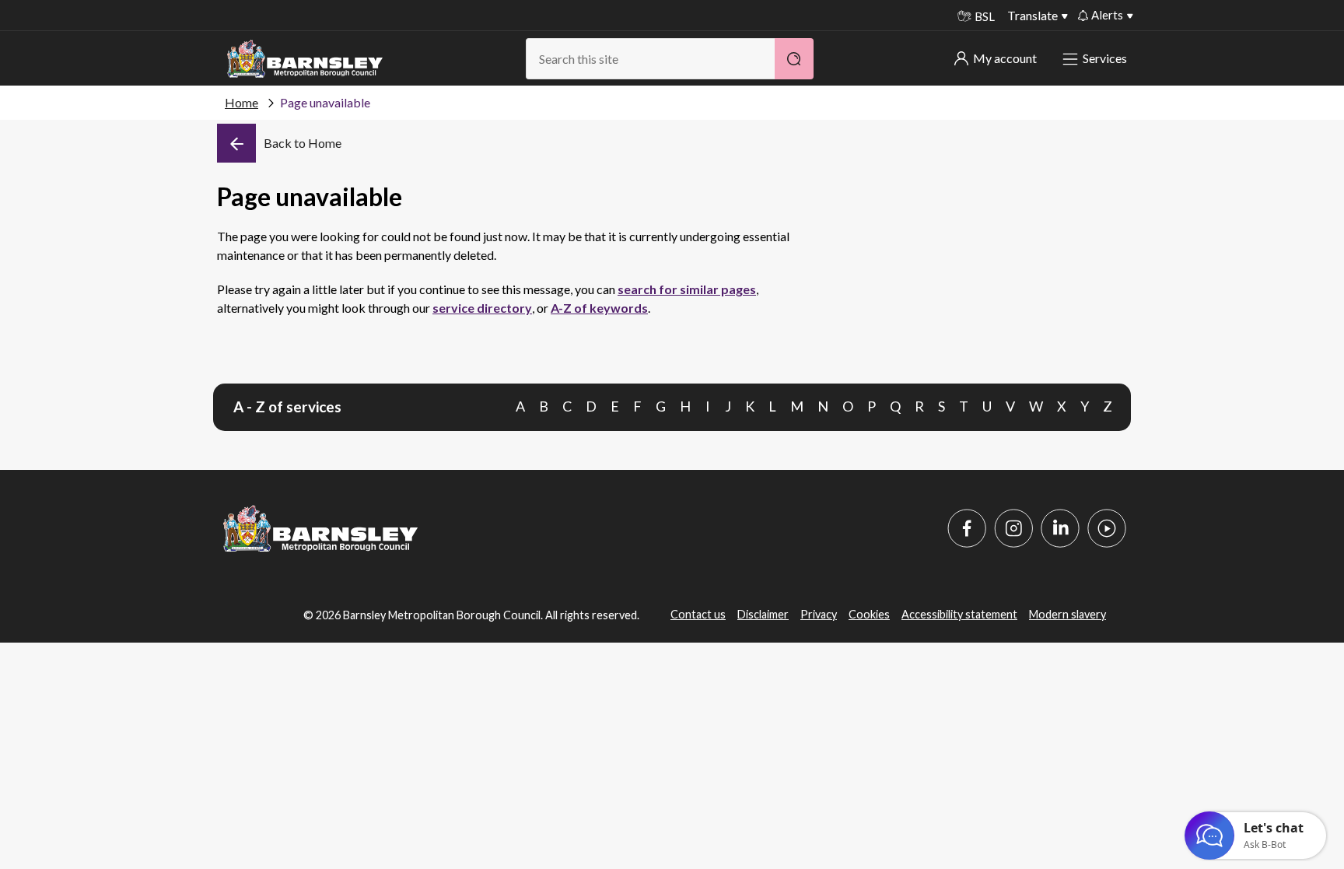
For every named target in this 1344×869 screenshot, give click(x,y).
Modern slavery (1067, 614)
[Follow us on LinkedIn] (1060, 528)
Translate (1032, 15)
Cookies (869, 614)
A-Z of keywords (599, 307)
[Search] (794, 58)
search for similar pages (687, 289)
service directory (482, 307)
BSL (985, 16)
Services (1105, 58)
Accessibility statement (959, 614)
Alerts (1107, 15)
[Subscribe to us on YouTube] (1106, 528)
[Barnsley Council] (305, 59)
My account (1005, 58)
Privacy (818, 614)
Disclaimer (763, 614)
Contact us (698, 614)
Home (241, 102)
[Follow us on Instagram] (1013, 528)
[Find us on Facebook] (966, 528)
